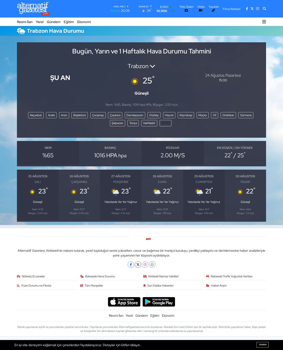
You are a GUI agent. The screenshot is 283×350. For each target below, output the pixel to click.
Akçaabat (36, 115)
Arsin (64, 115)
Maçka (202, 115)
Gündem (53, 22)
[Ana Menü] (264, 22)
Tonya (133, 123)
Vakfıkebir (149, 123)
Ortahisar (228, 115)
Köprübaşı (186, 115)
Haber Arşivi (219, 286)
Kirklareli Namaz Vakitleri (163, 276)
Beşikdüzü (79, 115)
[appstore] (124, 301)
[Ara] (264, 8)
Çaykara (115, 115)
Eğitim (69, 22)
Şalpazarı (117, 123)
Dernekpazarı (134, 115)
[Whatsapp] (152, 264)
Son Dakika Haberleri (160, 286)
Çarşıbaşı (98, 115)
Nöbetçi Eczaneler (33, 276)
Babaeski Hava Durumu (100, 276)
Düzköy (154, 115)
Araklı (51, 115)
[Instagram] (145, 264)
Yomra (166, 123)
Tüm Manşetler (94, 286)
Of (214, 115)
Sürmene (246, 115)
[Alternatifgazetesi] (33, 9)
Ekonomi (84, 22)
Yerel (40, 22)
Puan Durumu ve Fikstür (36, 286)
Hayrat (169, 115)
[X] (138, 264)
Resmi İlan (25, 22)
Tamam (262, 344)
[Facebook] (131, 264)
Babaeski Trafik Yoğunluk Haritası (231, 276)
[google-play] (159, 301)
